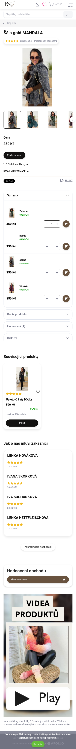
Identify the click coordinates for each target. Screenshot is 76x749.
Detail (22, 423)
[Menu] (70, 4)
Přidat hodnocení (19, 579)
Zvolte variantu (14, 155)
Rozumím (38, 744)
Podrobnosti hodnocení (45, 41)
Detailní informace (14, 171)
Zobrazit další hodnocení (38, 546)
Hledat (68, 14)
